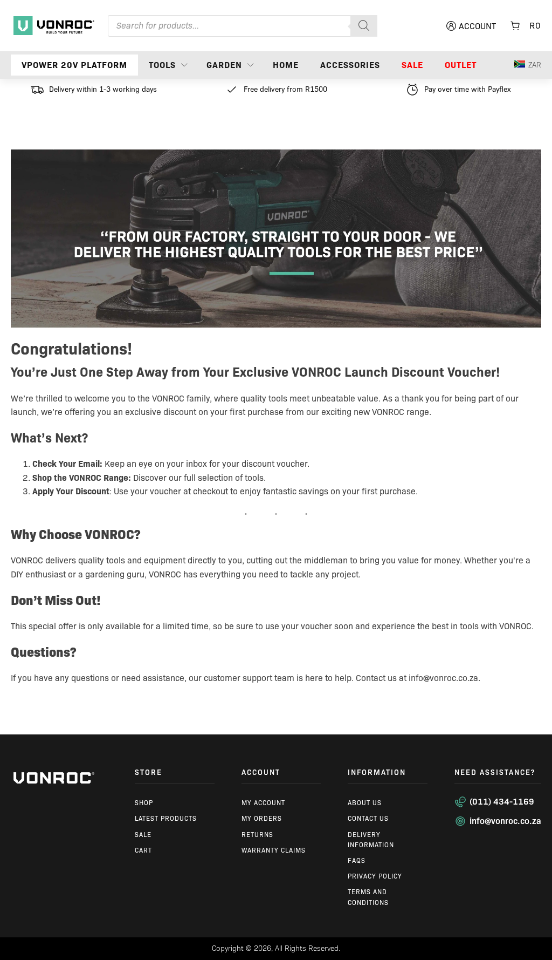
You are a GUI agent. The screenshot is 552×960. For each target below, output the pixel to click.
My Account (263, 803)
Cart (143, 850)
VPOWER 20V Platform (74, 65)
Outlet (461, 65)
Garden (224, 65)
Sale (412, 65)
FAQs (356, 860)
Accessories (350, 65)
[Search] (363, 26)
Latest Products (166, 818)
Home (286, 65)
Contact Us (368, 818)
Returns (257, 834)
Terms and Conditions (368, 897)
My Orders (262, 818)
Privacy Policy (375, 876)
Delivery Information (371, 839)
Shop (144, 803)
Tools (162, 65)
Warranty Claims (274, 850)
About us (365, 803)
